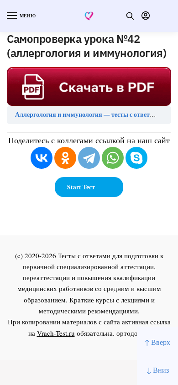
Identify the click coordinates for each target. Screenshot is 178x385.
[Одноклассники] (65, 158)
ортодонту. (133, 333)
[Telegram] (89, 158)
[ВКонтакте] (41, 158)
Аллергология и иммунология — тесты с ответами (88, 114)
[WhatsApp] (113, 158)
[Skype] (136, 158)
